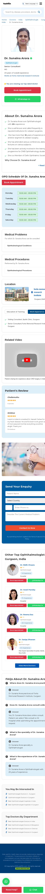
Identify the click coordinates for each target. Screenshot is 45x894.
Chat (34, 890)
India (20, 20)
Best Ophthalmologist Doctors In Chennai (22, 828)
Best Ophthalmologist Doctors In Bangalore (23, 825)
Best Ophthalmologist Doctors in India (21, 821)
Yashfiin (7, 4)
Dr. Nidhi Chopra (27, 565)
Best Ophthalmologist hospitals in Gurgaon (23, 805)
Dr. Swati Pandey (27, 590)
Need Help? (12, 890)
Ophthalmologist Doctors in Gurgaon (21, 797)
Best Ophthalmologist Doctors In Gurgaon (23, 832)
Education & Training (16, 312)
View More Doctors (27, 666)
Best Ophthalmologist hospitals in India (22, 801)
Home (4, 20)
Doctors (12, 20)
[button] (6, 881)
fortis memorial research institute (25, 76)
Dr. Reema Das (26, 615)
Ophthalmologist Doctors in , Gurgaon (21, 794)
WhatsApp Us (24, 99)
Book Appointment (22, 90)
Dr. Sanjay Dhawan (27, 639)
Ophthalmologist (31, 20)
